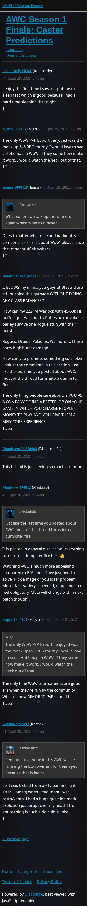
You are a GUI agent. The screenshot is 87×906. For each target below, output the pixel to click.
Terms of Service (17, 881)
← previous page (15, 839)
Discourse (34, 894)
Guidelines (52, 871)
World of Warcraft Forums (22, 6)
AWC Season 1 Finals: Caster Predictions (36, 29)
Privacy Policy (49, 881)
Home (7, 871)
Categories (28, 871)
